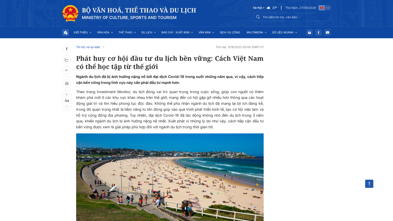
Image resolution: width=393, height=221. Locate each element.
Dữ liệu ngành (283, 32)
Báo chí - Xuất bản (175, 32)
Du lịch (146, 32)
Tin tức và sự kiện (88, 47)
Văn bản (205, 32)
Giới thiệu (81, 32)
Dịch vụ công (230, 32)
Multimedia (255, 32)
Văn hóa (103, 32)
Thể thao (125, 32)
